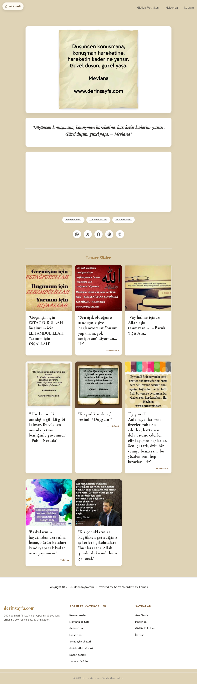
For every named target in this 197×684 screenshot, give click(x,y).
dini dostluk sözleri (81, 648)
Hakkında (171, 8)
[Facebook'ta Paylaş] (98, 234)
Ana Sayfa (15, 6)
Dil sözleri (75, 635)
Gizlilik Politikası (148, 8)
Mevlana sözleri (98, 219)
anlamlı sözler (73, 219)
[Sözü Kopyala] (120, 234)
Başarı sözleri (77, 655)
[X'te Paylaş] (87, 234)
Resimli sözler (123, 219)
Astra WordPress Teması (131, 587)
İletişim (189, 8)
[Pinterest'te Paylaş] (109, 234)
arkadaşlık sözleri (80, 641)
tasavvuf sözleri (79, 661)
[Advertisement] (98, 182)
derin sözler (76, 628)
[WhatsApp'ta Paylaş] (77, 234)
